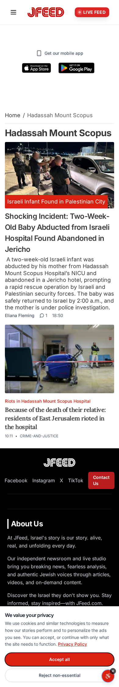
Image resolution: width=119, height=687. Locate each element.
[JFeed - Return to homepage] (59, 462)
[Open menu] (13, 12)
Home (12, 115)
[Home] (45, 12)
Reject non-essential (60, 675)
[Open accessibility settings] (108, 676)
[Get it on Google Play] (76, 68)
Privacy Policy (72, 644)
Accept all (59, 659)
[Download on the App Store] (36, 68)
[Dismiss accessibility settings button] (113, 671)
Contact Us (101, 480)
